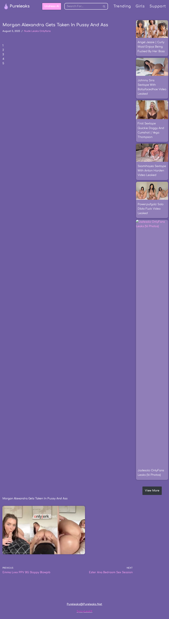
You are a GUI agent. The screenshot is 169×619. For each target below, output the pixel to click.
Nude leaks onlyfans (37, 31)
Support (158, 6)
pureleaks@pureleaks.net (84, 604)
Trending (122, 6)
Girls (140, 6)
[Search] (104, 6)
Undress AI (51, 6)
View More (152, 490)
